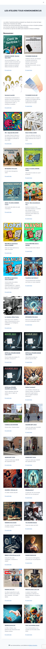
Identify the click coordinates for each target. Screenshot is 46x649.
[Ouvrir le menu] (43, 2)
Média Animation (33, 645)
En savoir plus (8, 70)
